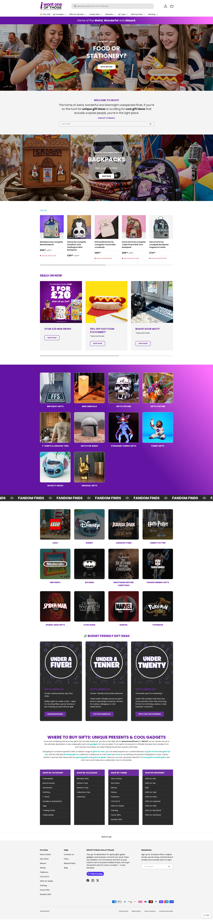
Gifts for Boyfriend (153, 810)
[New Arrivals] (89, 388)
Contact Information (166, 911)
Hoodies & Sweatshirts (52, 801)
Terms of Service (150, 911)
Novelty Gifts (116, 819)
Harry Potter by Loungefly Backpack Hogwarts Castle (159, 245)
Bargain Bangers (55, 714)
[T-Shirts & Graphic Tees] (55, 427)
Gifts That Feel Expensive (150, 714)
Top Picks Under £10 (101, 714)
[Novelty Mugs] (55, 467)
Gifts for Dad (150, 792)
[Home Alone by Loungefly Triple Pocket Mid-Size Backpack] (134, 227)
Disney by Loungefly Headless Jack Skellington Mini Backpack (76, 246)
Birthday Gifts (55, 406)
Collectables (48, 815)
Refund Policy (70, 863)
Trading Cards (49, 810)
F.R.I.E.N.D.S (115, 801)
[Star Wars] (89, 606)
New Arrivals (89, 406)
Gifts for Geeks (89, 445)
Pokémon (158, 624)
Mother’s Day (82, 787)
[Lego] (55, 524)
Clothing (151, 14)
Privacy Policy (123, 911)
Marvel (124, 624)
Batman (89, 582)
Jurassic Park (124, 542)
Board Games (49, 783)
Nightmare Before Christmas (123, 584)
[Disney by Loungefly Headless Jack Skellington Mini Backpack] (79, 227)
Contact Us (69, 854)
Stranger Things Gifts (123, 445)
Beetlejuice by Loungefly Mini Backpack (51, 243)
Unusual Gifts (89, 485)
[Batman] (89, 564)
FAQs (66, 859)
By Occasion (58, 14)
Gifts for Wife (151, 806)
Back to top (106, 837)
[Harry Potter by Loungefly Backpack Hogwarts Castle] (161, 227)
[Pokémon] (158, 606)
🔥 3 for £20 (45, 14)
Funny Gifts (157, 445)
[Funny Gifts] (158, 427)
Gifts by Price (136, 14)
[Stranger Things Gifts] (123, 427)
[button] (171, 6)
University (81, 796)
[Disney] (89, 524)
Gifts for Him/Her (76, 14)
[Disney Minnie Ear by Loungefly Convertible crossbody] (106, 227)
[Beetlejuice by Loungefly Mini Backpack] (52, 227)
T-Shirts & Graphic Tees (55, 445)
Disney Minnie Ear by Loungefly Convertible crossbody (105, 245)
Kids (147, 787)
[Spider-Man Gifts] (55, 606)
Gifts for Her (157, 406)
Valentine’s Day (83, 792)
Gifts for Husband (152, 801)
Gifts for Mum (151, 796)
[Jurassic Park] (123, 524)
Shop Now (106, 176)
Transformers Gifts (157, 582)
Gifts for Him (123, 406)
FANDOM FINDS (17, 498)
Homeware (47, 787)
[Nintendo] (55, 564)
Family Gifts (94, 14)
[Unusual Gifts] (89, 467)
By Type (121, 14)
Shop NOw (106, 63)
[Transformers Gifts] (158, 564)
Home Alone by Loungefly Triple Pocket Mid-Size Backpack (134, 245)
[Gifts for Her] (158, 388)
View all (43, 210)
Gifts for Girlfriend (153, 815)
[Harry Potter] (158, 524)
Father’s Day (82, 783)
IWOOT (47, 911)
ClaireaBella (48, 778)
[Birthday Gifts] (55, 388)
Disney (89, 542)
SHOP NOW (97, 343)
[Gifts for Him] (123, 388)
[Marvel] (123, 606)
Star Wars (89, 624)
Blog (66, 867)
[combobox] (112, 6)
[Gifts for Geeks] (89, 427)
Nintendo (55, 582)
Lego (55, 542)
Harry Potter (158, 542)
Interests (109, 14)
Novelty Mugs (55, 485)
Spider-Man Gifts (55, 624)
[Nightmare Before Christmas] (123, 564)
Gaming (114, 810)
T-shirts (46, 796)
